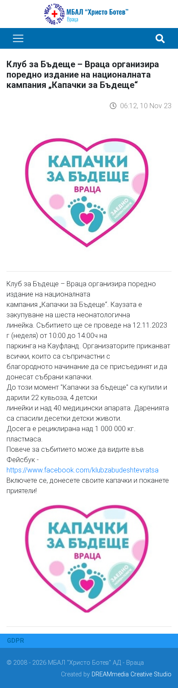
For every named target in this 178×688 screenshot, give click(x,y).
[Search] (160, 38)
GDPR (15, 640)
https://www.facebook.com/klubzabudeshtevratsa (82, 470)
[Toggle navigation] (18, 38)
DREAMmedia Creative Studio (132, 674)
